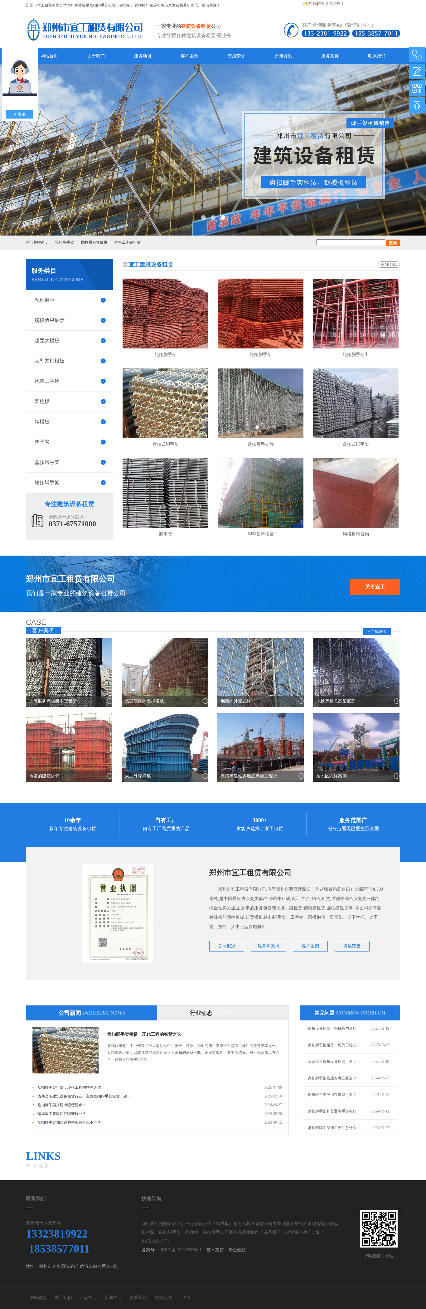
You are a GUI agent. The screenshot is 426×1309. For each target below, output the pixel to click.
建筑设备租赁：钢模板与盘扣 (332, 1028)
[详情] (142, 1059)
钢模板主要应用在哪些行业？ (61, 1114)
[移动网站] (417, 88)
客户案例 (189, 56)
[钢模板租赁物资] (356, 493)
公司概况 (226, 946)
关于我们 (96, 56)
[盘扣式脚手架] (165, 403)
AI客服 (19, 114)
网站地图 (163, 1297)
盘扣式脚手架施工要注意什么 (332, 1128)
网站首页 (49, 56)
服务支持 (330, 56)
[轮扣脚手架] (165, 313)
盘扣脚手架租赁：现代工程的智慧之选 (144, 1034)
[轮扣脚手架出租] (356, 313)
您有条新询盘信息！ (326, 3)
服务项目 (143, 56)
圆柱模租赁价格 (94, 242)
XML (188, 1297)
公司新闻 (92, 1013)
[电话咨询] (417, 54)
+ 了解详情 (377, 632)
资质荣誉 (236, 56)
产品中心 (88, 1297)
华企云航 (237, 1250)
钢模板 (125, 5)
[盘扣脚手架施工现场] (260, 403)
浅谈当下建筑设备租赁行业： (332, 1061)
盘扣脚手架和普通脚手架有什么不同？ (69, 1122)
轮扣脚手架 (64, 242)
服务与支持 (268, 946)
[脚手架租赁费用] (260, 493)
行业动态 (223, 1013)
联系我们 (376, 56)
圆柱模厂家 (143, 5)
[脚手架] (165, 493)
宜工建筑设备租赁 (150, 264)
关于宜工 (375, 586)
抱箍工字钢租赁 (127, 242)
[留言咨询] (417, 71)
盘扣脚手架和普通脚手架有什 (332, 1111)
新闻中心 (113, 1297)
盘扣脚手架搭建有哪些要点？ (61, 1105)
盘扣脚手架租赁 (103, 5)
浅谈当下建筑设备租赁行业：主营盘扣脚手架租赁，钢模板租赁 (84, 1096)
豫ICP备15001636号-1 (180, 1250)
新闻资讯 (283, 56)
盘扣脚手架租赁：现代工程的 (332, 1045)
